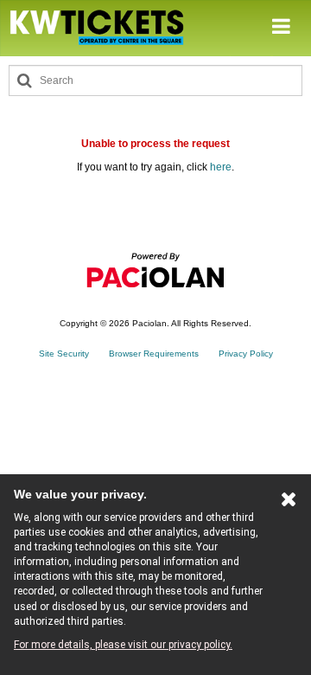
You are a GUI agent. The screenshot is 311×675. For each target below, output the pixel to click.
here (221, 167)
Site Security (64, 353)
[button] (281, 27)
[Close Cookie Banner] (289, 503)
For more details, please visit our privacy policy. (123, 645)
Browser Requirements (154, 353)
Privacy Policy (246, 353)
